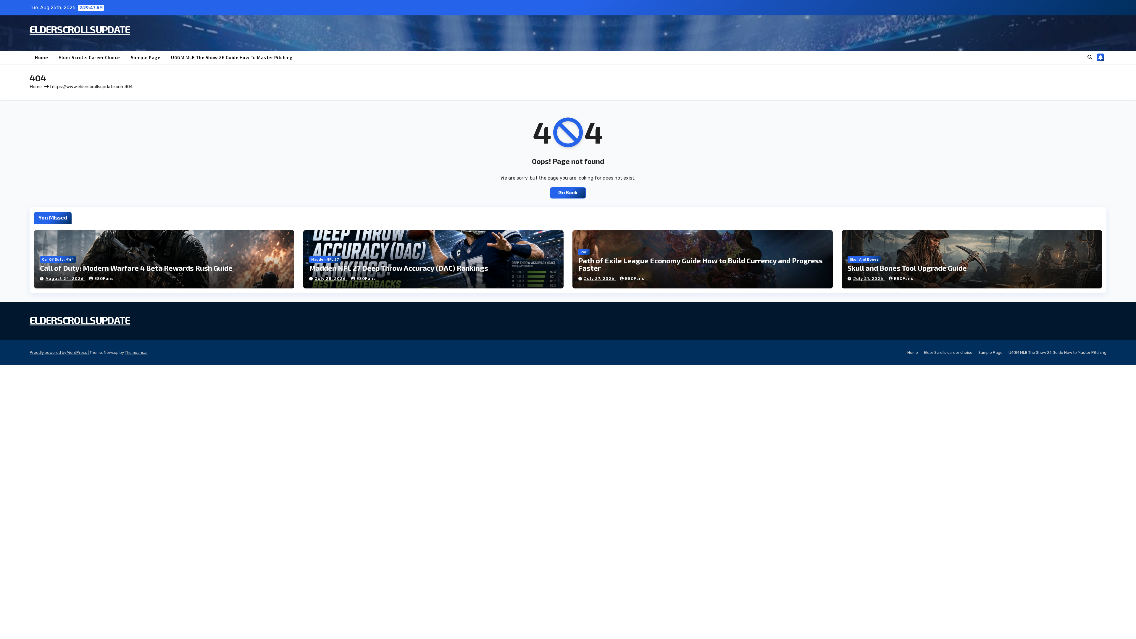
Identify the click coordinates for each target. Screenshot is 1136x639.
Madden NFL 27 (325, 259)
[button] (1089, 57)
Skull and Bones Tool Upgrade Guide (907, 268)
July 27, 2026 (600, 278)
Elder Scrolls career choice (89, 57)
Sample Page (146, 57)
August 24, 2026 (65, 278)
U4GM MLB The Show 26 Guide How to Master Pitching (232, 57)
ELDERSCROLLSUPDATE (80, 29)
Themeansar (136, 352)
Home (41, 57)
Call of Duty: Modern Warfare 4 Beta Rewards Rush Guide (136, 268)
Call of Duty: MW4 (58, 259)
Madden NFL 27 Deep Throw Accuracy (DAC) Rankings (398, 268)
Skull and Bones (864, 259)
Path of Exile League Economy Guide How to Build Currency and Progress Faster (700, 264)
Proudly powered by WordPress (59, 352)
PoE (584, 252)
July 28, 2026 (331, 278)
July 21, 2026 (869, 278)
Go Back (568, 193)
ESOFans (104, 278)
